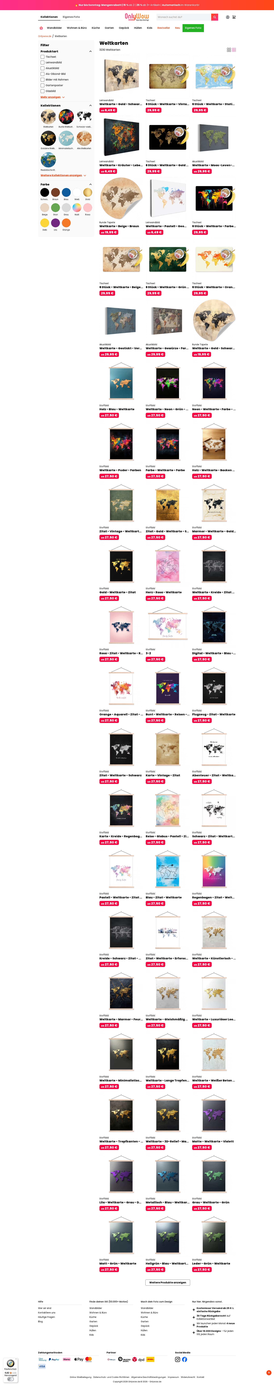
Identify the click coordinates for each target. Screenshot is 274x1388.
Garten (93, 1321)
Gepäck (93, 1326)
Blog (40, 1321)
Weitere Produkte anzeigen (167, 1282)
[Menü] (16, 1360)
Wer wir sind (44, 1308)
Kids (91, 1334)
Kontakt (200, 1377)
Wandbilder (95, 1308)
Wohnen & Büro (98, 1312)
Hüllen (92, 1330)
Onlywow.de (44, 36)
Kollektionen (49, 17)
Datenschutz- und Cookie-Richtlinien (111, 1377)
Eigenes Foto (71, 17)
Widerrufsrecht (188, 1377)
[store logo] (137, 17)
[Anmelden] (228, 17)
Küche (92, 1317)
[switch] (10, 1379)
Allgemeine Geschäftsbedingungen (148, 1377)
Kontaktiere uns (46, 1312)
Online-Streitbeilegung (80, 1377)
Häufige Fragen (46, 1317)
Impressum (173, 1377)
